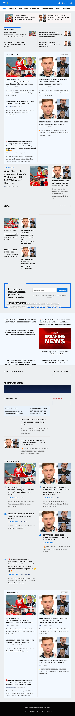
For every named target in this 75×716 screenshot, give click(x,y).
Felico (7, 86)
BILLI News (9, 106)
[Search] (59, 3)
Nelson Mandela (10, 153)
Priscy (40, 86)
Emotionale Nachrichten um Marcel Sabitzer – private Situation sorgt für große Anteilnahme (33, 305)
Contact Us (40, 711)
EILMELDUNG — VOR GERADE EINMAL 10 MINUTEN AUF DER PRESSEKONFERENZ (20, 321)
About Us (32, 711)
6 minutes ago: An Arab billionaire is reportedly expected (55, 353)
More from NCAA (64, 206)
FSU (20, 9)
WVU (26, 9)
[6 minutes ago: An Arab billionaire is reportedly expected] (55, 338)
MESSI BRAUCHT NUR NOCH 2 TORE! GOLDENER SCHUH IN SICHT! (15, 44)
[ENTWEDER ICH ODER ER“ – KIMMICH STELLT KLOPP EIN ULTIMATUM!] (67, 43)
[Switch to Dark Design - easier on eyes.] (71, 3)
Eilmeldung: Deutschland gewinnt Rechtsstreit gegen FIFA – (55, 361)
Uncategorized (9, 167)
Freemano (9, 310)
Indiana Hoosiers (63, 9)
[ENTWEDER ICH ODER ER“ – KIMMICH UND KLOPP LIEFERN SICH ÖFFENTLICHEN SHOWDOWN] (42, 18)
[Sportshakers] (7, 3)
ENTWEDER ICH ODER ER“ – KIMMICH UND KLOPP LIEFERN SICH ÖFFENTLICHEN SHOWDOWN (58, 17)
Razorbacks (34, 9)
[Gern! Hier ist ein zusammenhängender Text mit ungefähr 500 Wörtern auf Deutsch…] (9, 18)
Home (4, 9)
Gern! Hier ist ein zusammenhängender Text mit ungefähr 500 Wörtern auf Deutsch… (25, 17)
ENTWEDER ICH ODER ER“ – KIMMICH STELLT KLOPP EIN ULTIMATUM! (49, 44)
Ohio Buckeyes (48, 9)
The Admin (47, 707)
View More (64, 54)
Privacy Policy (63, 295)
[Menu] (4, 3)
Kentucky (12, 9)
